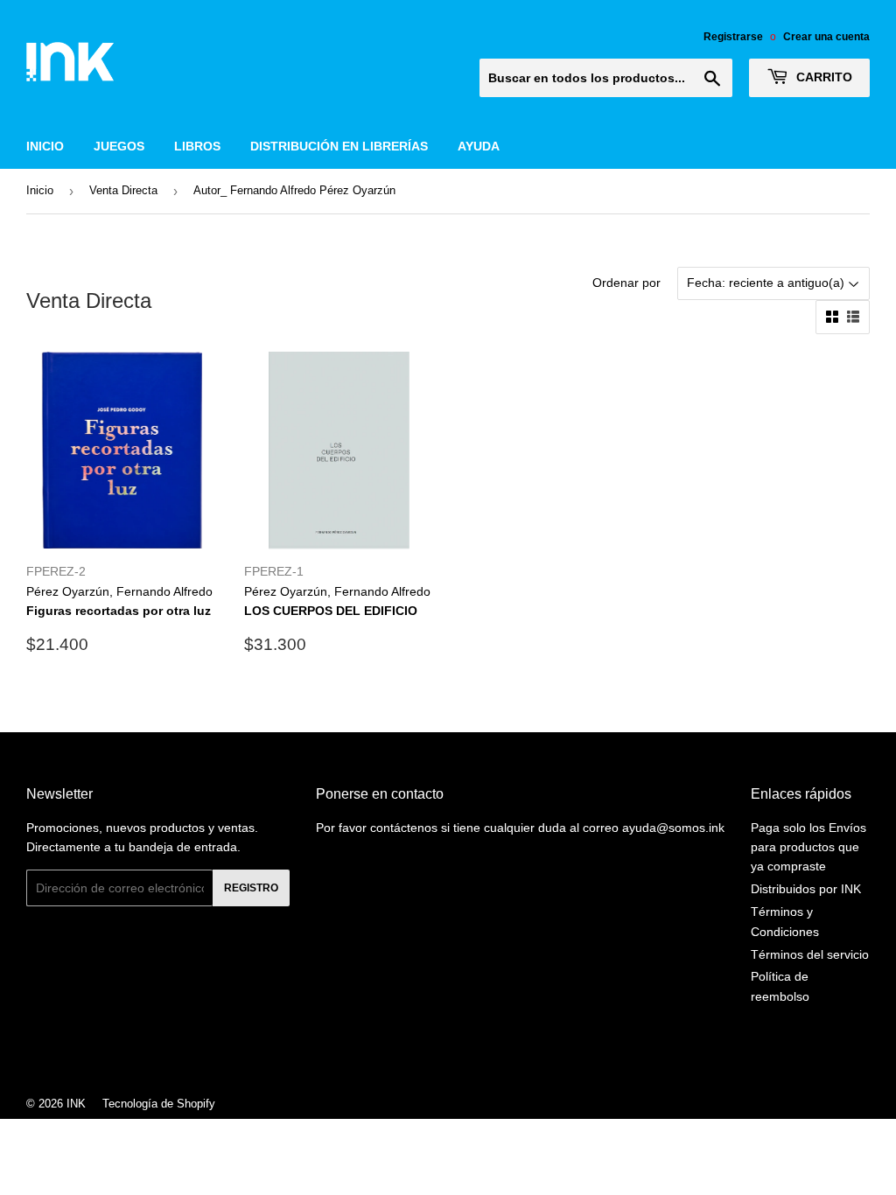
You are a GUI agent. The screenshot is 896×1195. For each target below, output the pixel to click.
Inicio (45, 146)
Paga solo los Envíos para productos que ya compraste (808, 847)
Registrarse (733, 37)
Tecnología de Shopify (158, 1103)
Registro (251, 888)
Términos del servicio (810, 954)
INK (76, 1103)
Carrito (822, 77)
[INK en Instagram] (443, 1057)
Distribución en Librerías (339, 146)
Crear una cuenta (826, 37)
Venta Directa (123, 190)
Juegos (119, 146)
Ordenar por (626, 283)
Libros (197, 146)
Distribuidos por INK (806, 889)
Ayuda (479, 146)
